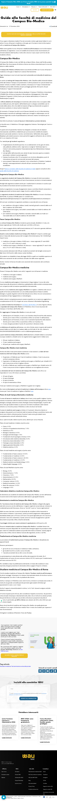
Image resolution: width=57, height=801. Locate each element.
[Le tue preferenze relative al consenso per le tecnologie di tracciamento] (1, 600)
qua (49, 389)
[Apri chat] (3, 797)
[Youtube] (47, 671)
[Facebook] (40, 671)
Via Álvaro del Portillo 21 (29, 305)
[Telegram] (55, 671)
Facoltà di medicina (5, 666)
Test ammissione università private (21, 666)
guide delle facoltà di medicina (9, 171)
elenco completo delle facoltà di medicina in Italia (20, 169)
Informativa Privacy (17, 693)
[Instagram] (44, 671)
